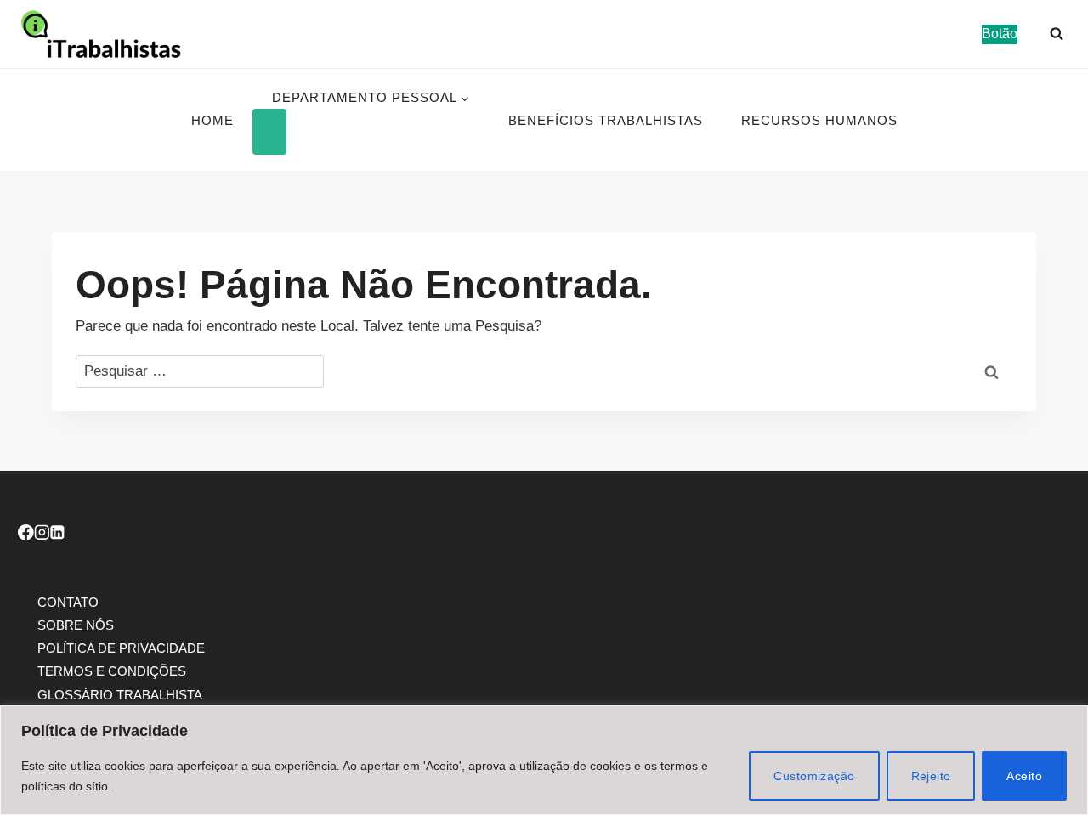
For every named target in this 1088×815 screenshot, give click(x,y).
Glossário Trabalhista (119, 694)
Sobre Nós (75, 624)
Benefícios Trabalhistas (605, 120)
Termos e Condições (111, 671)
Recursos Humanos (819, 120)
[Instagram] (42, 534)
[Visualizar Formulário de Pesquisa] (1056, 34)
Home (212, 120)
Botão (999, 33)
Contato (68, 601)
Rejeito (931, 776)
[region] (544, 760)
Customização (814, 776)
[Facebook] (26, 534)
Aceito (1024, 776)
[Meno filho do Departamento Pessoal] (269, 132)
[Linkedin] (57, 534)
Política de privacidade (121, 648)
